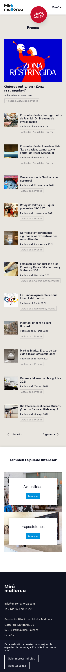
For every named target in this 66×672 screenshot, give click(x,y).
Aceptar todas (17, 665)
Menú (56, 7)
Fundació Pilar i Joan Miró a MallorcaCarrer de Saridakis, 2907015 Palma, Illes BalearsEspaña (28, 627)
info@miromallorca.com (19, 603)
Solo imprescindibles (21, 658)
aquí (7, 650)
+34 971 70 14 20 (21, 608)
